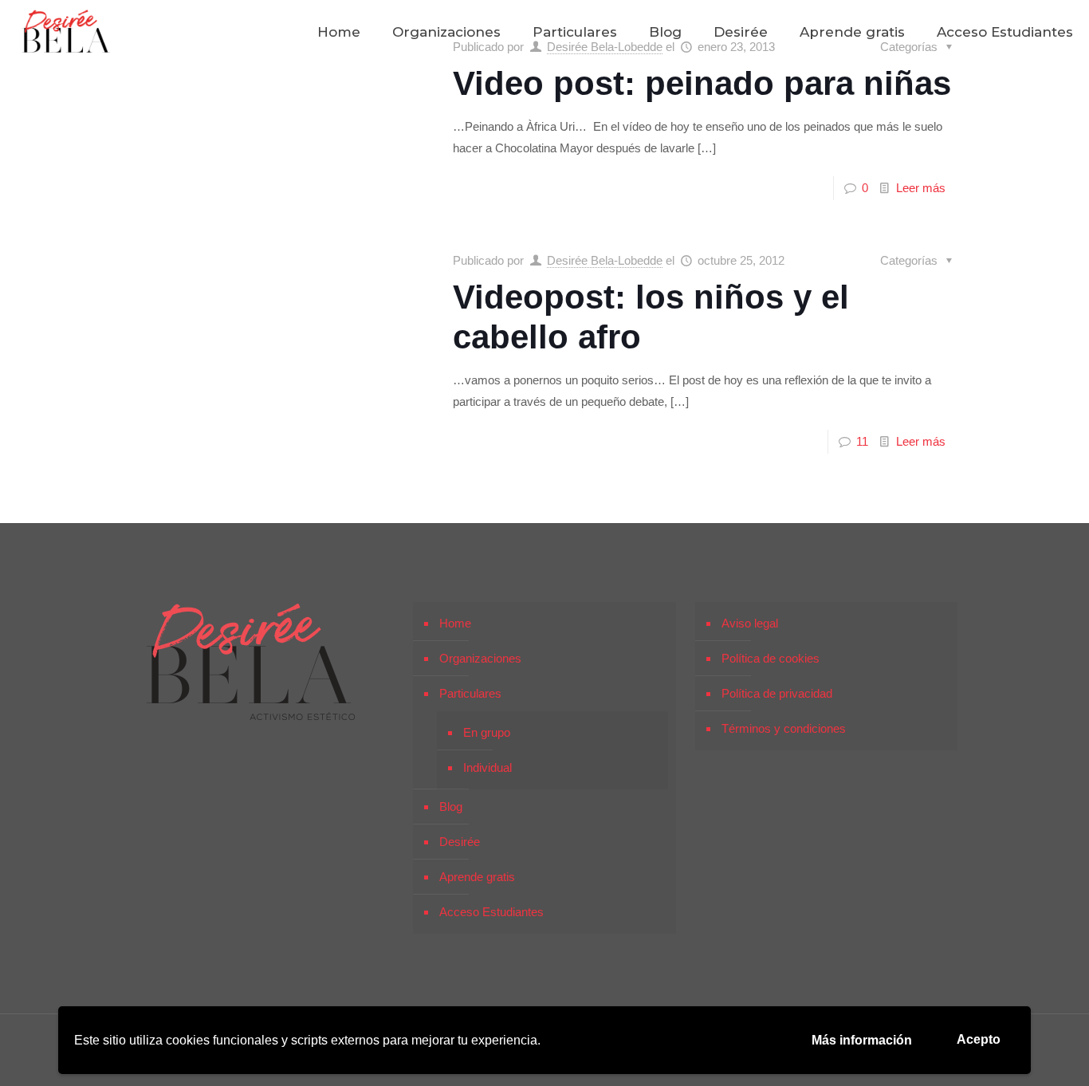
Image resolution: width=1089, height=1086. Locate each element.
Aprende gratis (477, 876)
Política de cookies (770, 658)
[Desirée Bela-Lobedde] (66, 32)
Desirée (459, 841)
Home (455, 623)
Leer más (921, 188)
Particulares (470, 693)
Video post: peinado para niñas (702, 83)
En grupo (486, 732)
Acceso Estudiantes (491, 912)
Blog (450, 806)
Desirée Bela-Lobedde (604, 260)
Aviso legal (749, 623)
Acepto (979, 1039)
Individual (487, 767)
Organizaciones (480, 658)
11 (862, 441)
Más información (862, 1040)
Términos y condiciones (783, 728)
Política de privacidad (776, 693)
